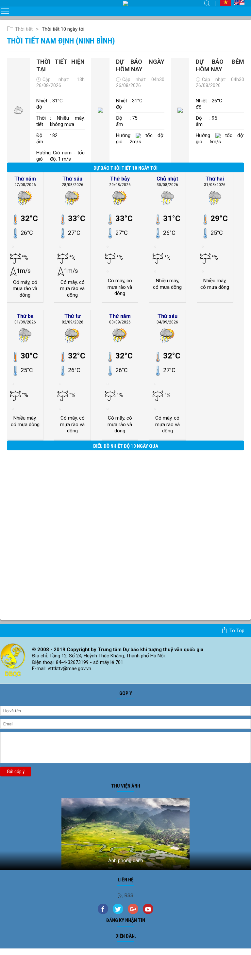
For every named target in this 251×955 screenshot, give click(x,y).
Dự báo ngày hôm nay (140, 65)
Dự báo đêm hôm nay (220, 65)
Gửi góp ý (16, 771)
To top (236, 631)
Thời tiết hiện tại (60, 65)
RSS (129, 895)
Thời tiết (24, 29)
